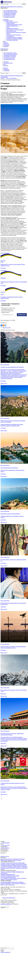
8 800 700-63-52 (4, 48)
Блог (4, 41)
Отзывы (19, 860)
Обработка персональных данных (12, 878)
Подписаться (22, 314)
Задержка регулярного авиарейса (14, 38)
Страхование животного (12, 28)
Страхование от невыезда (9, 14)
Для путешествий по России (10, 11)
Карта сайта (11, 884)
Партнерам (6, 43)
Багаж (7, 27)
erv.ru (7, 856)
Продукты (5, 19)
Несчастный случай (11, 31)
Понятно (3, 907)
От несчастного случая (9, 15)
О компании (6, 45)
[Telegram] (5, 325)
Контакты (5, 46)
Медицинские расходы (12, 22)
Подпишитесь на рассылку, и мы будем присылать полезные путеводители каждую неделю (8, 310)
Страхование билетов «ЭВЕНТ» (14, 37)
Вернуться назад (6, 327)
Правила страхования (6, 871)
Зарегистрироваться (5, 952)
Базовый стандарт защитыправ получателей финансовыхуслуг (10, 877)
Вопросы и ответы (12, 860)
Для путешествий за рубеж (10, 10)
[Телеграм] (3, 855)
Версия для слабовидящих (7, 6)
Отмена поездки (10, 23)
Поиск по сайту (4, 4)
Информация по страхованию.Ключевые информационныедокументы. (12, 873)
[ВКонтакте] (1, 325)
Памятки (13, 871)
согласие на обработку (6, 904)
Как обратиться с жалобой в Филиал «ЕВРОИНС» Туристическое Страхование (13, 883)
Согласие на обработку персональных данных (13, 879)
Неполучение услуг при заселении (14, 29)
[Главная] (14, 840)
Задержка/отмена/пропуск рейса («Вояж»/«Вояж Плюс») (14, 25)
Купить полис (4, 8)
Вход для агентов (18, 6)
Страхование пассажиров (9, 13)
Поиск (24, 4)
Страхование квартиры (9, 17)
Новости (5, 42)
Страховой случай (7, 20)
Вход (2, 950)
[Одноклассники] (3, 325)
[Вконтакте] (2, 855)
